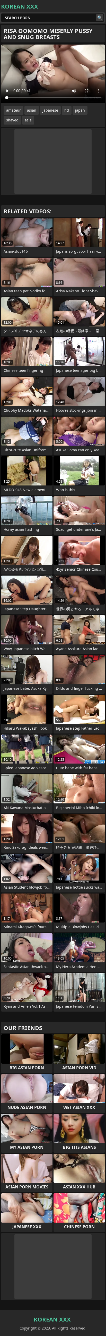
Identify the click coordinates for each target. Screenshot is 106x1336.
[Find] (99, 17)
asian (31, 110)
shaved (12, 120)
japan (80, 110)
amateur (13, 110)
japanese (50, 110)
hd (66, 110)
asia (28, 120)
